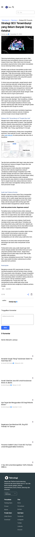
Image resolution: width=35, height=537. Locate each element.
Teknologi (14, 20)
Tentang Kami (8, 503)
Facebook (20, 516)
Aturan (6, 509)
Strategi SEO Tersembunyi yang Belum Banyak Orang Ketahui (26, 20)
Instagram (20, 519)
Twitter (20, 523)
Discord (20, 529)
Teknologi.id (5, 20)
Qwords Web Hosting (8, 363)
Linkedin (20, 526)
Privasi (6, 506)
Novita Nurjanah (6, 385)
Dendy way (4, 34)
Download (7, 519)
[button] (2, 7)
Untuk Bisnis (8, 516)
